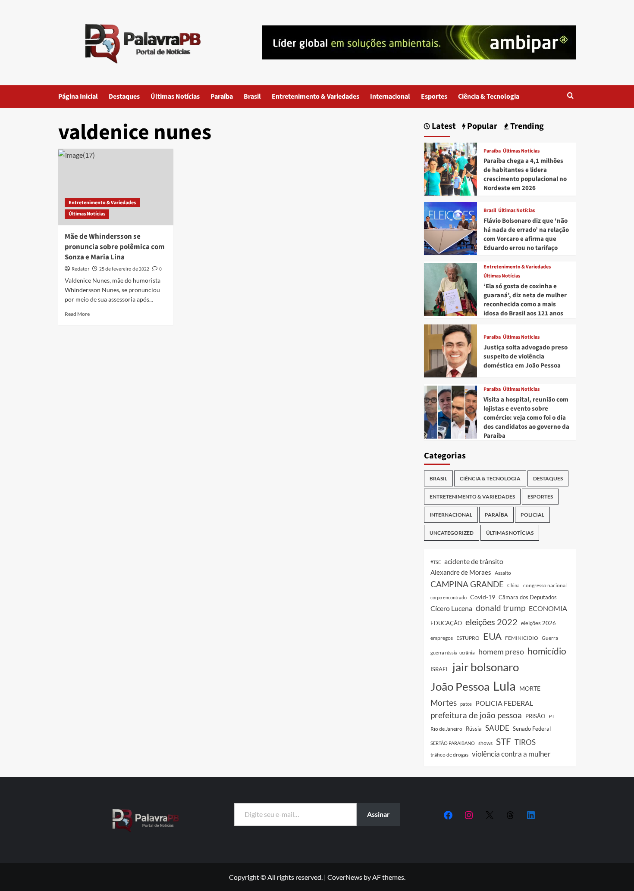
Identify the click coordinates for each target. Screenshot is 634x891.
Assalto (503, 573)
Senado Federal (532, 729)
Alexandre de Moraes (460, 572)
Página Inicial (78, 96)
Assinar (378, 814)
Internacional (390, 96)
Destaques (124, 96)
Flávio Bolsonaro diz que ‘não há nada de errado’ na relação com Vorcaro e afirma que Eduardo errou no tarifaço (526, 234)
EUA (492, 636)
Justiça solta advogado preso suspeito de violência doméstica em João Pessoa (525, 356)
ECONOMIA (548, 608)
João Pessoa (460, 686)
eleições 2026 (538, 623)
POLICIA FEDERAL (504, 703)
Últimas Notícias (175, 96)
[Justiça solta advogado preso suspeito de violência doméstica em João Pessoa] (450, 350)
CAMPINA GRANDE (467, 584)
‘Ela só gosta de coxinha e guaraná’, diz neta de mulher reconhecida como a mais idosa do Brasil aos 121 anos (525, 300)
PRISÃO (535, 716)
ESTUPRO (468, 638)
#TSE (435, 562)
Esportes (434, 96)
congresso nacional (545, 585)
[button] (570, 96)
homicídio (546, 651)
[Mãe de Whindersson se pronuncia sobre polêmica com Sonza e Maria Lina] (115, 187)
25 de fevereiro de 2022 (124, 269)
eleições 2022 (491, 622)
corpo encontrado (448, 597)
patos (466, 704)
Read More (77, 314)
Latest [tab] (443, 126)
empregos (441, 638)
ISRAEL (439, 669)
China (513, 585)
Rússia (474, 728)
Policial (532, 514)
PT (552, 716)
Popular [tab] (481, 126)
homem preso (501, 651)
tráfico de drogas (449, 754)
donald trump (500, 608)
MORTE (529, 688)
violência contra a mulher (511, 754)
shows (485, 743)
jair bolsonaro (485, 666)
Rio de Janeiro (446, 729)
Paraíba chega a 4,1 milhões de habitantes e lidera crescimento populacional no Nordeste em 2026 (525, 174)
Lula (504, 685)
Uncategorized (452, 533)
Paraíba (221, 96)
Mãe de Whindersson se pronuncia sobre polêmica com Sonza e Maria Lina (115, 246)
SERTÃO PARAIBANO (452, 743)
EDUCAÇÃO (446, 623)
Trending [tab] (526, 126)
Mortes (443, 702)
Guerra (550, 638)
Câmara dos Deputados (528, 597)
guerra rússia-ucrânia (452, 652)
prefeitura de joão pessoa (476, 715)
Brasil (252, 96)
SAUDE (497, 727)
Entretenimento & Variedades (315, 96)
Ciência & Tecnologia (488, 96)
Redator (80, 269)
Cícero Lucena (451, 608)
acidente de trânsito (473, 561)
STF (503, 741)
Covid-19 (482, 597)
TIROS (525, 742)
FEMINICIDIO (521, 638)
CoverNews (344, 877)
